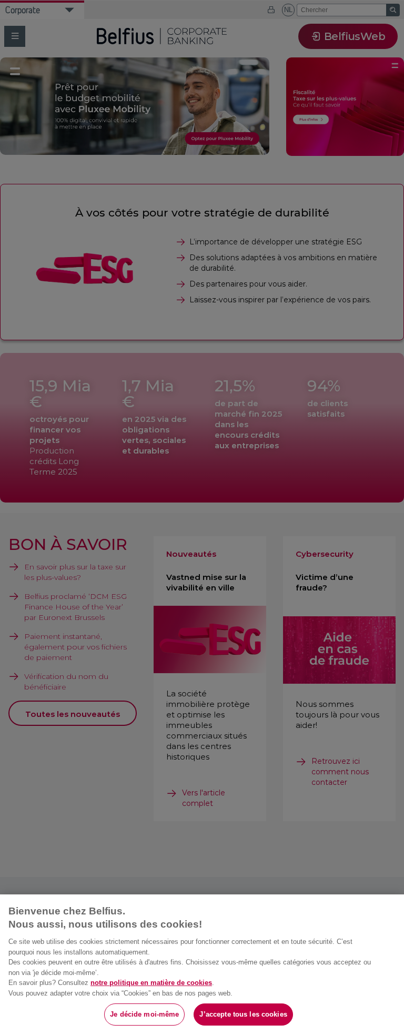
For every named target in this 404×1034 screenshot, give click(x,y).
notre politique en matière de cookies (151, 983)
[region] (202, 964)
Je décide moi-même (144, 1014)
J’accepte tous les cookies (243, 1014)
